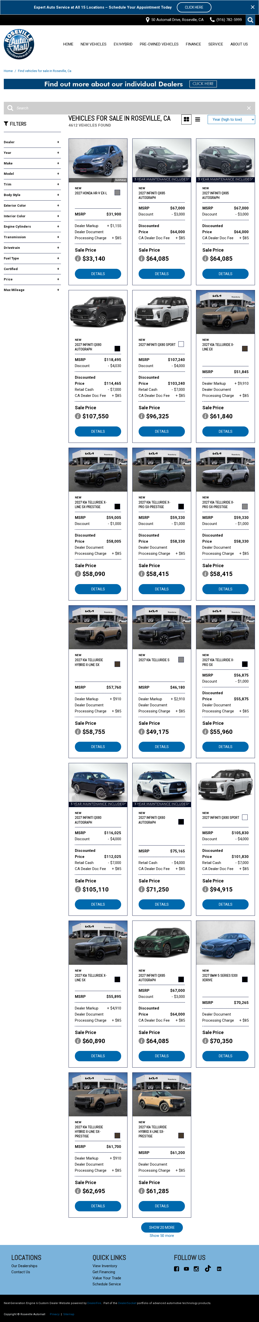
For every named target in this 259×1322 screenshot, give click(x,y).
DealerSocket (127, 1303)
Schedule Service (107, 1284)
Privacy (54, 1314)
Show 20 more (162, 1227)
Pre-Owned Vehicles (159, 44)
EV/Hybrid (123, 44)
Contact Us (20, 1272)
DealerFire (94, 1303)
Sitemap (68, 1314)
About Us (239, 44)
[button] (250, 20)
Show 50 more (162, 1235)
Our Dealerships (24, 1266)
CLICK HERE (194, 7)
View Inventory (105, 1266)
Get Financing (104, 1272)
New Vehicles (93, 44)
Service (215, 44)
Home (68, 44)
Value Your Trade (107, 1278)
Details (98, 274)
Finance (193, 44)
